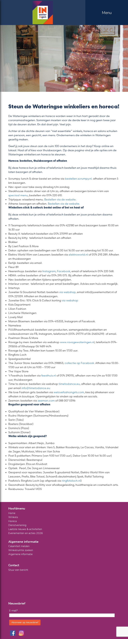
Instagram (49, 271)
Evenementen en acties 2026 (25, 533)
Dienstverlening (17, 525)
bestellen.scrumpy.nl (78, 178)
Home (11, 513)
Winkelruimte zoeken (20, 550)
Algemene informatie (20, 554)
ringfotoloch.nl (71, 480)
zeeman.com (46, 400)
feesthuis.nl (48, 375)
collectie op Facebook (79, 363)
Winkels (13, 517)
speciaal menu (18, 195)
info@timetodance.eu (36, 388)
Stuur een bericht (18, 570)
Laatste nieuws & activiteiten (25, 529)
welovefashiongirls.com (69, 392)
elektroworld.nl (78, 254)
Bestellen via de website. (60, 199)
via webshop (67, 292)
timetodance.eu (69, 384)
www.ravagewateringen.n (77, 342)
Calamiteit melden (19, 546)
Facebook (63, 271)
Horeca (12, 521)
